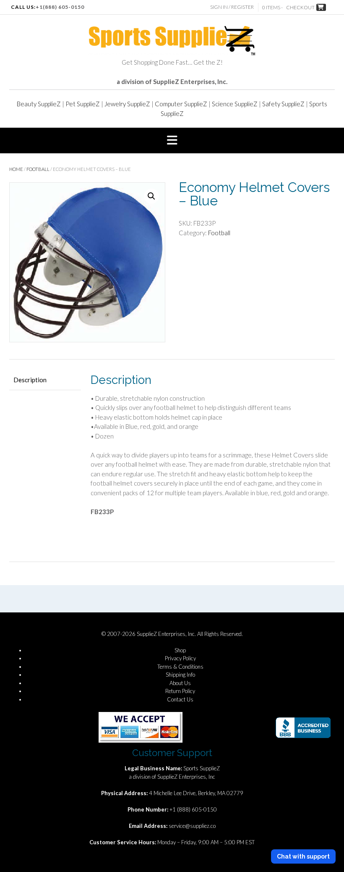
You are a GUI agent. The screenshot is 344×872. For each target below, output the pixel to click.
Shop (180, 650)
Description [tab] (30, 379)
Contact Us (180, 699)
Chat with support (303, 856)
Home (16, 169)
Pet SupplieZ (82, 104)
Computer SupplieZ (181, 104)
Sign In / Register (232, 7)
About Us (180, 683)
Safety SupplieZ (283, 104)
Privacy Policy (180, 658)
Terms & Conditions (180, 666)
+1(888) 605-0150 (60, 7)
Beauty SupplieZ (39, 104)
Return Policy (180, 691)
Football (38, 169)
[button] (172, 141)
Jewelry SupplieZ (127, 104)
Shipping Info (180, 674)
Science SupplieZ (235, 104)
